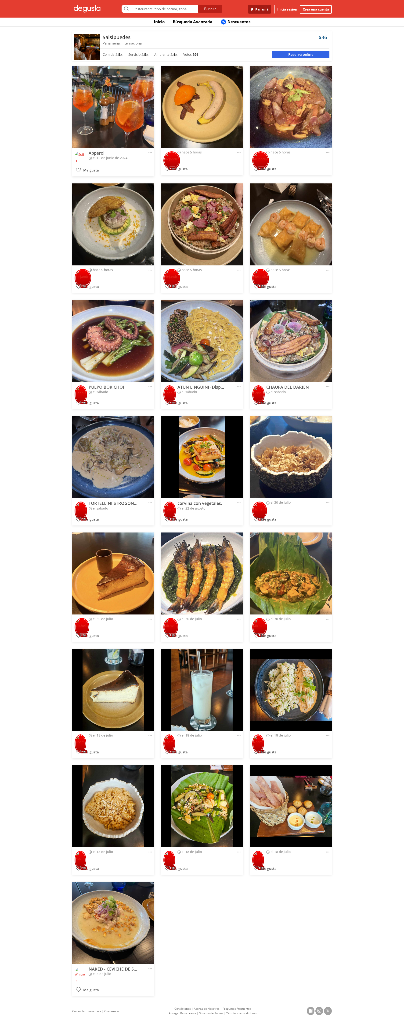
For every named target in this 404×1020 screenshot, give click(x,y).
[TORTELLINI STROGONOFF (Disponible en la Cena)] (113, 457)
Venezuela (94, 1011)
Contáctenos (182, 1009)
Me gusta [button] (90, 170)
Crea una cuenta (316, 9)
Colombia (78, 1011)
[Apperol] (113, 107)
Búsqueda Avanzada (192, 21)
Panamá (261, 9)
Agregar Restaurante (182, 1013)
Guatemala (111, 1011)
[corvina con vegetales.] (202, 457)
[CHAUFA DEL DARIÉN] (291, 341)
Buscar (210, 8)
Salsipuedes (116, 37)
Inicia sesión (287, 9)
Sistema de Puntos (211, 1013)
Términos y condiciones (241, 1013)
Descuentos (236, 21)
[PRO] (171, 157)
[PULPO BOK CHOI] (113, 341)
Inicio (159, 21)
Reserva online (301, 54)
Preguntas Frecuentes (237, 1009)
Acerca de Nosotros (207, 1009)
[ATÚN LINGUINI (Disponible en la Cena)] (202, 341)
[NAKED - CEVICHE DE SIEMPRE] (113, 923)
